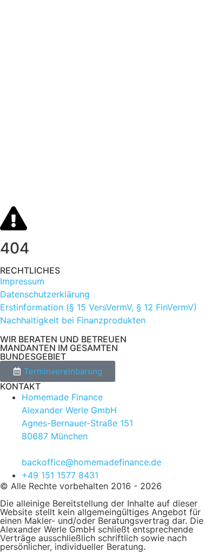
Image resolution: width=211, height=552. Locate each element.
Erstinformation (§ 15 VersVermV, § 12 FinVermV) (98, 307)
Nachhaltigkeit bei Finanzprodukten (73, 320)
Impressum (22, 281)
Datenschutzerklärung (45, 294)
